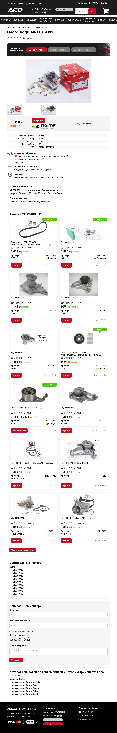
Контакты (93, 3)
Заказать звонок (53, 720)
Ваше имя (14, 610)
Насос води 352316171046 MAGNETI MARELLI (32, 463)
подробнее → (19, 162)
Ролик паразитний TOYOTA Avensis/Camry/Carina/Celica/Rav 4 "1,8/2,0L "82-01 (83, 353)
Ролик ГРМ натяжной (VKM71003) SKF (28, 408)
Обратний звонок (64, 9)
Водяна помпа (17, 352)
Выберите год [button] (36, 50)
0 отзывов (28, 38)
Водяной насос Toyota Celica (25, 691)
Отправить (16, 660)
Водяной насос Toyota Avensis (26, 682)
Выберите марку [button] (58, 50)
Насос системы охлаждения (74, 463)
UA (85, 3)
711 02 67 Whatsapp (41, 9)
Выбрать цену (19, 430)
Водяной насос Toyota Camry (25, 685)
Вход (105, 3)
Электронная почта (19, 621)
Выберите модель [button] (83, 50)
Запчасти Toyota (17, 679)
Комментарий (17, 645)
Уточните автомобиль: (16, 49)
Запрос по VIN (52, 724)
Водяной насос (68, 242)
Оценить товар (17, 635)
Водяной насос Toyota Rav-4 (25, 694)
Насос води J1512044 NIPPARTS (76, 518)
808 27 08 (37, 12)
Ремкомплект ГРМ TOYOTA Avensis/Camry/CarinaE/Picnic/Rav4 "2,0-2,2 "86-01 (33, 243)
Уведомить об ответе (22, 631)
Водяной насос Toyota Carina (25, 688)
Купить (39, 120)
